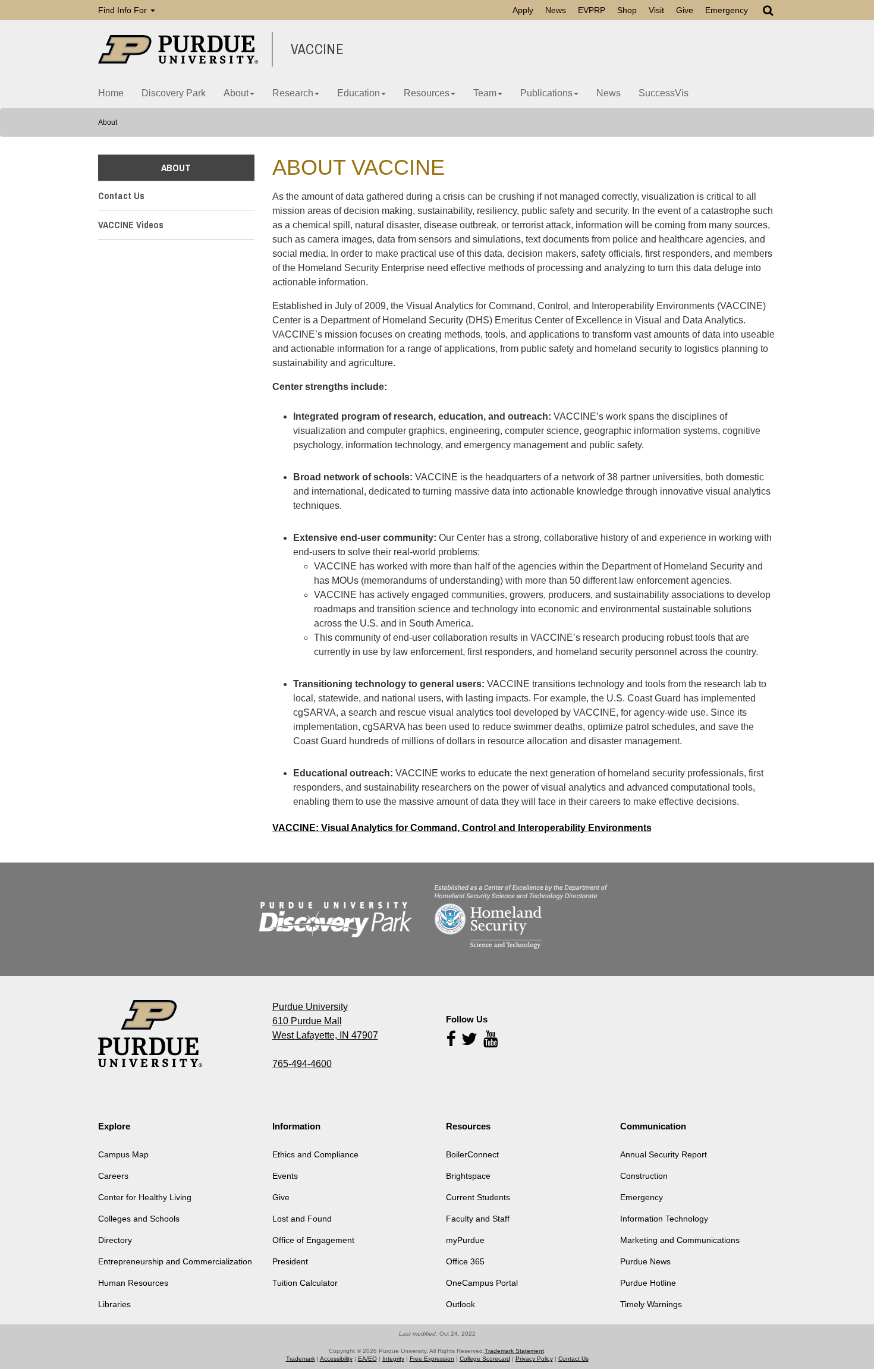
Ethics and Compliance (315, 1154)
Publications (546, 93)
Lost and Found (302, 1218)
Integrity (393, 1358)
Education (358, 93)
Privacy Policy (534, 1358)
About (236, 93)
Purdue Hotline (648, 1283)
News (555, 10)
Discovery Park (174, 93)
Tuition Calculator (305, 1283)
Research (292, 93)
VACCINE (317, 49)
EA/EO (367, 1358)
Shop (627, 10)
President (290, 1261)
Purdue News (645, 1261)
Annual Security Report (663, 1154)
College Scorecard (485, 1358)
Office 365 (465, 1261)
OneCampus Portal (482, 1283)
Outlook (460, 1304)
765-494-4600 (302, 1064)
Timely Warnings (651, 1304)
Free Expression (432, 1358)
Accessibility (336, 1358)
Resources (426, 93)
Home (111, 93)
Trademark (300, 1358)
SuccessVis (663, 93)
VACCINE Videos (131, 224)
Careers (113, 1176)
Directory (115, 1240)
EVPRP (591, 10)
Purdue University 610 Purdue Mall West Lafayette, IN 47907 (325, 1021)
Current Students (478, 1197)
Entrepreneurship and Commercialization (175, 1261)
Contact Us (121, 195)
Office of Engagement (313, 1240)
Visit (656, 10)
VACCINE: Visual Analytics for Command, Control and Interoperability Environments (462, 828)
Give (684, 10)
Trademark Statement (514, 1351)
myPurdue (465, 1240)
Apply (523, 10)
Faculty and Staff (478, 1218)
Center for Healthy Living (144, 1197)
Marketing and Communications (680, 1240)
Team (484, 93)
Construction (644, 1176)
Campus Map (123, 1154)
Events (285, 1176)
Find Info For (123, 10)
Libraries (114, 1304)
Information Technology (664, 1218)
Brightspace (468, 1176)
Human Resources (133, 1283)
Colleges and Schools (139, 1218)
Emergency (726, 10)
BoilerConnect (472, 1154)
